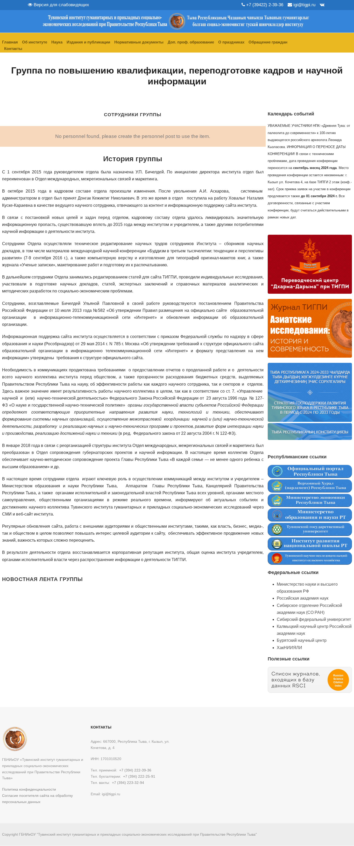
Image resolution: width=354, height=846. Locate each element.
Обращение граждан (268, 42)
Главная (10, 42)
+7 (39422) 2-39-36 (264, 4)
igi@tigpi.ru (303, 4)
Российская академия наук (302, 598)
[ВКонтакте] (322, 4)
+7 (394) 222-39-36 (135, 770)
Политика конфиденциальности (29, 789)
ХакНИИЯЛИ (289, 647)
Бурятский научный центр (302, 640)
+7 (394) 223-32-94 (128, 783)
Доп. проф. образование (191, 42)
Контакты (13, 48)
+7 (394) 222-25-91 (139, 776)
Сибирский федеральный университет (314, 619)
